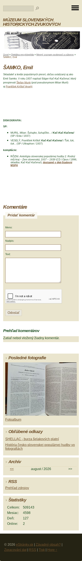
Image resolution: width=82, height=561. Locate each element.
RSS (32, 550)
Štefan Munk (23, 82)
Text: (8, 254)
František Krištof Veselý (19, 86)
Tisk (42, 550)
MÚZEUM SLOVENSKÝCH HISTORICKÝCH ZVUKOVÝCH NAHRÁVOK (31, 24)
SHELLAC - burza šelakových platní (32, 439)
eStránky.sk (24, 544)
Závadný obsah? (48, 544)
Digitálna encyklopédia (22, 54)
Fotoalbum (13, 419)
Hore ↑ (52, 550)
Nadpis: (9, 240)
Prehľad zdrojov (17, 488)
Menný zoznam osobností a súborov (55, 54)
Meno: (8, 227)
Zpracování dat (15, 550)
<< (12, 469)
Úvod (6, 54)
